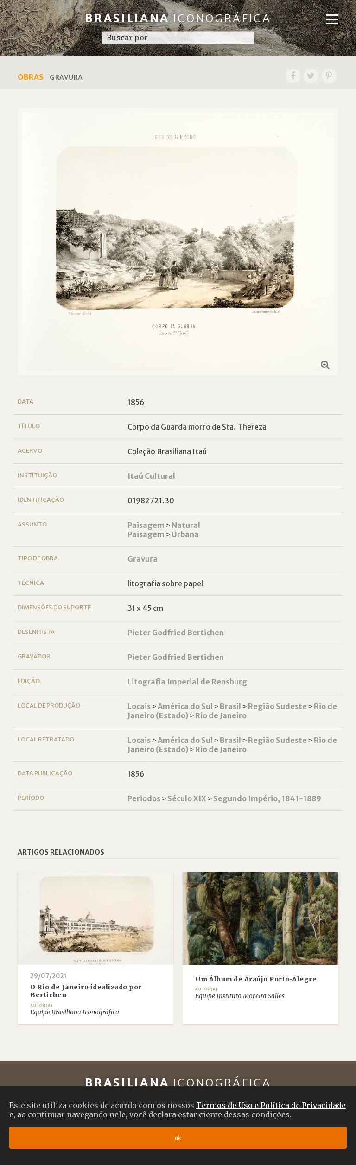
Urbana (185, 534)
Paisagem (146, 525)
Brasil (230, 706)
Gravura (142, 559)
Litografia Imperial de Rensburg (187, 681)
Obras (31, 77)
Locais (139, 706)
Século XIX (186, 798)
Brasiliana (178, 18)
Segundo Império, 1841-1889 (267, 798)
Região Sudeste (277, 706)
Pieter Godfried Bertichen (175, 632)
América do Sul (185, 706)
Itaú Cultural (151, 476)
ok (178, 1137)
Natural (186, 525)
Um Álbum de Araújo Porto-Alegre (256, 979)
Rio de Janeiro (221, 715)
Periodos (143, 798)
